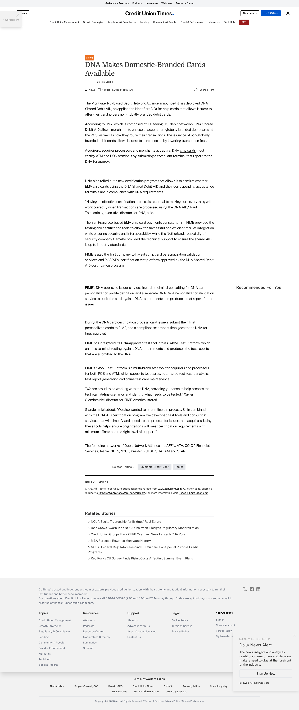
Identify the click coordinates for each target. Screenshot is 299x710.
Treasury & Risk (191, 686)
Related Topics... (123, 466)
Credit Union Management (55, 620)
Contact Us (134, 637)
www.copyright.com (170, 488)
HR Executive (119, 691)
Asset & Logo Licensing (141, 631)
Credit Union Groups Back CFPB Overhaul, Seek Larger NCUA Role (138, 534)
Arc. (117, 701)
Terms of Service (182, 625)
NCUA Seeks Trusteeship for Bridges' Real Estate (126, 521)
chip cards (188, 150)
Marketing (45, 653)
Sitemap (88, 648)
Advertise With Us (138, 625)
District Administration (146, 691)
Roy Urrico (107, 81)
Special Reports (48, 664)
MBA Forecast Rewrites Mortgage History (121, 540)
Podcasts (137, 3)
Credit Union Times (143, 686)
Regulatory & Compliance (54, 631)
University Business (176, 691)
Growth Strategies (50, 625)
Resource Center (185, 3)
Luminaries (152, 3)
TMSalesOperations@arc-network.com (121, 492)
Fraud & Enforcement (52, 648)
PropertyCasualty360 (86, 686)
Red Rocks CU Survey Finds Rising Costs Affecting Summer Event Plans (142, 558)
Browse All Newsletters (254, 682)
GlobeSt (168, 686)
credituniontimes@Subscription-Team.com (66, 602)
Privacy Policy (180, 631)
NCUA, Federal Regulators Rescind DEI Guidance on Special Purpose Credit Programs (143, 549)
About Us (133, 620)
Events (23, 13)
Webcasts (166, 3)
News (89, 57)
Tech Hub (44, 659)
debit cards (107, 141)
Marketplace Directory (117, 3)
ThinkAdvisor (57, 686)
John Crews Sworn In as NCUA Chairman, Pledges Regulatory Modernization (145, 528)
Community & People (52, 642)
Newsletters (250, 13)
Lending (44, 637)
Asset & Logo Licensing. (193, 492)
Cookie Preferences (193, 701)
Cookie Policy (180, 620)
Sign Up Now (266, 673)
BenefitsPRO (115, 686)
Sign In (220, 619)
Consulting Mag (219, 686)
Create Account (225, 625)
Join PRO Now (270, 13)
